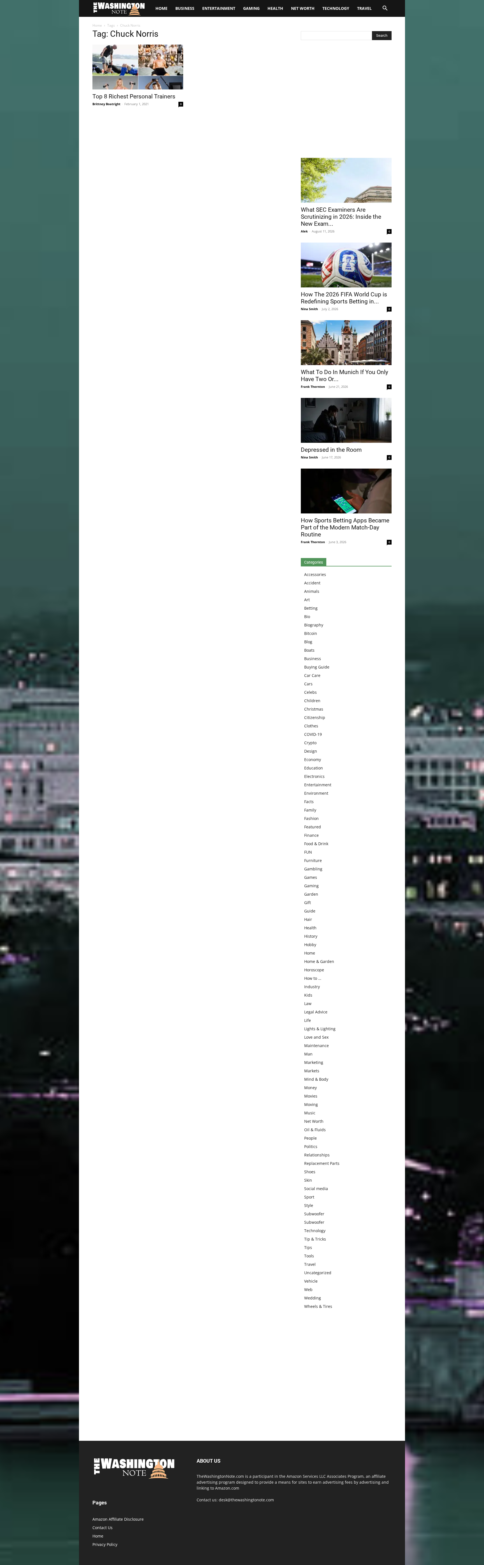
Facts (309, 801)
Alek (304, 231)
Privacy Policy (104, 1544)
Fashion (311, 818)
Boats (309, 650)
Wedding (312, 1298)
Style (308, 1205)
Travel (364, 8)
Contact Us (102, 1527)
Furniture (313, 860)
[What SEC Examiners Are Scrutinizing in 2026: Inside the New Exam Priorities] (346, 180)
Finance (311, 835)
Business (184, 8)
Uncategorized (317, 1272)
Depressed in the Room (331, 449)
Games (310, 877)
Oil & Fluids (315, 1129)
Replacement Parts (321, 1163)
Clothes (311, 726)
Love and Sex (316, 1037)
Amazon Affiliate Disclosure (118, 1519)
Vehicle (311, 1281)
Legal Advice (315, 1012)
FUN (308, 852)
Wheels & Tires (318, 1306)
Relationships (317, 1155)
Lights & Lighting (320, 1028)
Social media (316, 1188)
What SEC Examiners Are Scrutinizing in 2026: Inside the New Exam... (341, 216)
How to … (312, 978)
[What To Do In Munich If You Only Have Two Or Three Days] (346, 342)
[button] (385, 8)
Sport (309, 1197)
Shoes (309, 1171)
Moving (311, 1104)
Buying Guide (316, 667)
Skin (308, 1180)
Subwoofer (314, 1213)
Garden (311, 894)
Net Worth (303, 8)
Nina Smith (309, 309)
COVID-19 (313, 734)
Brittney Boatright (106, 104)
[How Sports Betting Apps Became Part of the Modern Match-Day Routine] (346, 491)
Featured (312, 826)
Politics (310, 1146)
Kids (308, 995)
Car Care (312, 675)
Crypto (310, 742)
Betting (311, 608)
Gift (307, 902)
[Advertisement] (346, 100)
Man (308, 1054)
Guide (309, 911)
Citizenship (314, 717)
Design (310, 751)
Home (97, 25)
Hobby (310, 944)
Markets (311, 1070)
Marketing (313, 1062)
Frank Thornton (313, 386)
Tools (309, 1256)
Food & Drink (316, 843)
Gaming (251, 8)
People (310, 1138)
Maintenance (316, 1045)
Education (313, 768)
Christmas (313, 709)
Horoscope (314, 969)
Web (308, 1289)
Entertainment (218, 8)
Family (310, 810)
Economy (312, 759)
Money (310, 1087)
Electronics (314, 776)
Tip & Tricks (315, 1239)
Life (307, 1020)
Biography (313, 625)
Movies (310, 1096)
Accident (312, 583)
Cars (308, 683)
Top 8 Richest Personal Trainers (133, 96)
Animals (311, 591)
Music (309, 1112)
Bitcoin (310, 633)
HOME (161, 8)
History (310, 936)
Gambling (313, 869)
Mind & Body (316, 1079)
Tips (308, 1247)
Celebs (310, 692)
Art (307, 599)
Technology (335, 8)
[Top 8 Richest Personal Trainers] (137, 67)
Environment (316, 793)
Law (307, 1003)
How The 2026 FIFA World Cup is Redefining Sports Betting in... (344, 298)
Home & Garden (319, 961)
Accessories (315, 574)
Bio (307, 616)
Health (275, 8)
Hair (308, 919)
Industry (312, 986)
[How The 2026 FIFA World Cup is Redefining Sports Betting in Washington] (346, 265)
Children (312, 700)
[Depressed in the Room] (346, 420)
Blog (308, 641)
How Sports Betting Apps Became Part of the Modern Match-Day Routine (345, 527)
